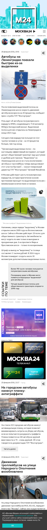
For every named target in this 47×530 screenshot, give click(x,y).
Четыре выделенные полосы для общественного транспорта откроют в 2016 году (27, 286)
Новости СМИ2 (6, 340)
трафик (17, 302)
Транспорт (25, 52)
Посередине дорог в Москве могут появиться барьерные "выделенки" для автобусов (26, 277)
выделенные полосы (25, 299)
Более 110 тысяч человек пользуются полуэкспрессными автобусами (27, 270)
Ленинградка (26, 302)
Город (23, 383)
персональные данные (23, 515)
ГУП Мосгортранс (7, 302)
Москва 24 (23, 31)
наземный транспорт (8, 299)
